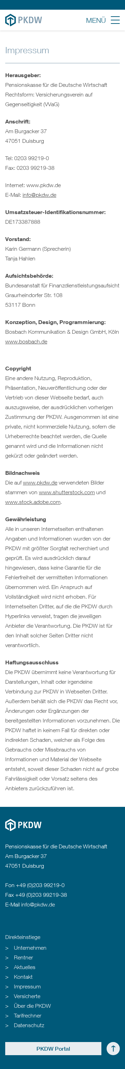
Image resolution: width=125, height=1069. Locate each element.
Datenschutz (29, 1025)
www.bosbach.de (26, 341)
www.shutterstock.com (67, 492)
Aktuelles (24, 967)
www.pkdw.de (40, 482)
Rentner (23, 957)
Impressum (27, 986)
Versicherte (27, 996)
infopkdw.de (39, 195)
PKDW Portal (53, 1048)
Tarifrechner (27, 1015)
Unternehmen (30, 947)
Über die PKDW (32, 1006)
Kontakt (23, 977)
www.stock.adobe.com (32, 502)
